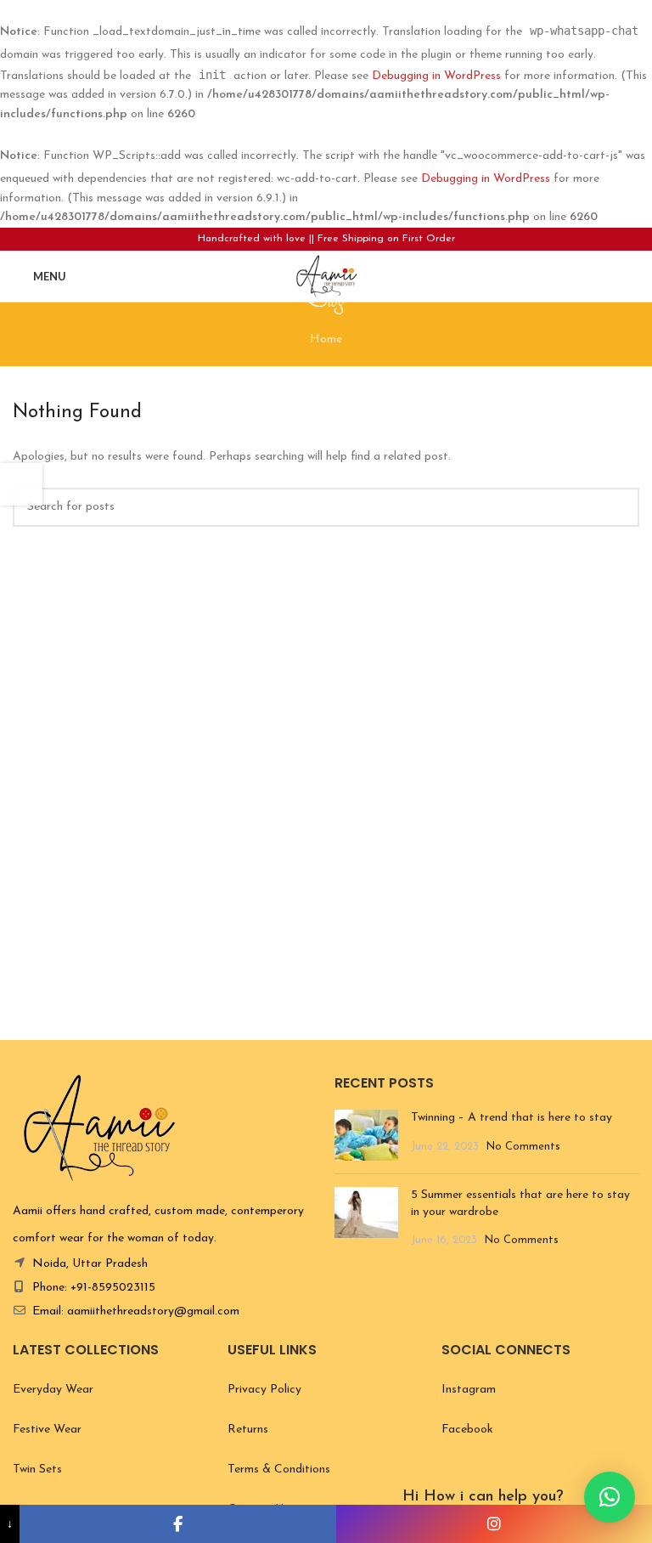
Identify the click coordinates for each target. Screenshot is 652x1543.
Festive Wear (47, 1429)
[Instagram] (494, 1524)
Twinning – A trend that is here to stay (513, 1117)
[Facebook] (177, 1524)
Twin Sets (37, 1469)
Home (326, 339)
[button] (609, 1497)
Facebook (467, 1429)
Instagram (468, 1389)
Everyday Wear (53, 1389)
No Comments (523, 1147)
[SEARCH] (619, 507)
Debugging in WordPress (436, 76)
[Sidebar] (21, 484)
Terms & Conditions (279, 1469)
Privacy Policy (264, 1389)
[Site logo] (325, 274)
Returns (248, 1429)
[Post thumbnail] (366, 1135)
